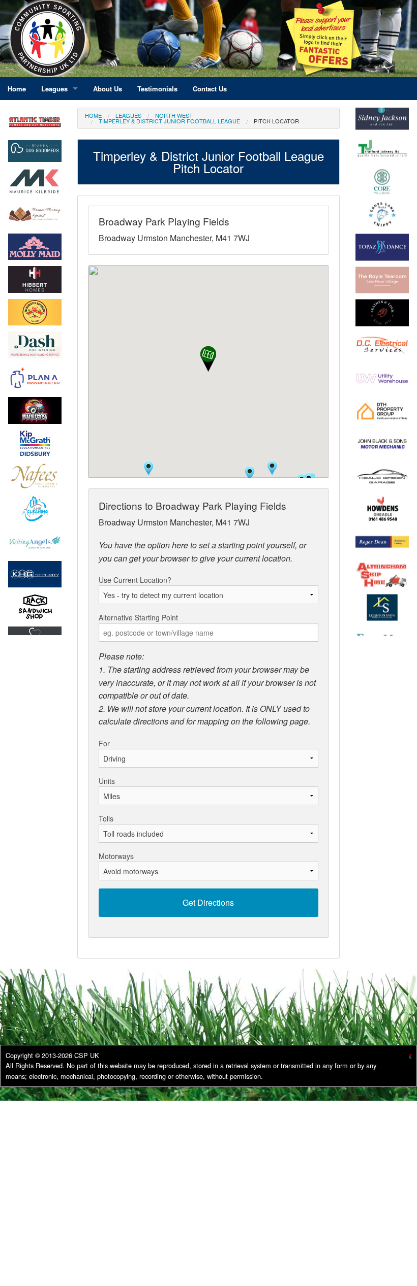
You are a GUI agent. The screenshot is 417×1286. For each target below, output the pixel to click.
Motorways (116, 856)
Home (93, 115)
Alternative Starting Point (138, 617)
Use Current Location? (135, 580)
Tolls (106, 818)
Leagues (128, 115)
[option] (35, 151)
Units (107, 781)
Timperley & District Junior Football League (169, 121)
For (104, 743)
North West (174, 115)
